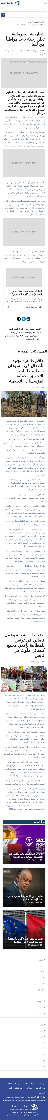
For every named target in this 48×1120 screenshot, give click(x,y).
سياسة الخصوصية (29, 1112)
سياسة (27, 62)
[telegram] (44, 1097)
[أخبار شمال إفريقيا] (12, 3)
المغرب (42, 1031)
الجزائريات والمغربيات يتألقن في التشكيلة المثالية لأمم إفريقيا (26, 855)
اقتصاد (42, 972)
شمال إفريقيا (19, 62)
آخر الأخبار (43, 62)
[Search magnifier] (3, 15)
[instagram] (35, 1097)
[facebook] (38, 1097)
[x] (41, 1097)
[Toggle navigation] (45, 3)
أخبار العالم (35, 62)
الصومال (23, 51)
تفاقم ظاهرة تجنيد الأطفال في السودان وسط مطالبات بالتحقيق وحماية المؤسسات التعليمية (26, 370)
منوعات (42, 995)
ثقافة (43, 984)
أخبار (43, 1007)
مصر (43, 1060)
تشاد (43, 1043)
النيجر (43, 1037)
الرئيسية (42, 960)
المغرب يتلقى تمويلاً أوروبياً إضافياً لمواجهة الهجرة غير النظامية (25, 940)
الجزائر (42, 1025)
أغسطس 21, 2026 (33, 860)
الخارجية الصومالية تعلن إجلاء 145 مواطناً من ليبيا (25, 39)
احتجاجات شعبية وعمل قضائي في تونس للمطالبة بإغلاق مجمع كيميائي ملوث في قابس (25, 645)
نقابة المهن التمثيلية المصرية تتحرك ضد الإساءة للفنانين (24, 898)
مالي (43, 1054)
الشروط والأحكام (16, 1112)
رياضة (43, 978)
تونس (43, 1066)
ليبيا (17, 51)
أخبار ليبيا (41, 1013)
